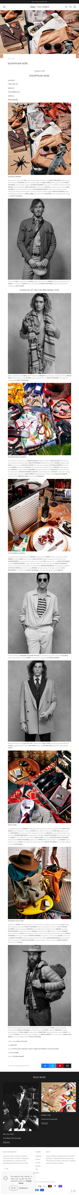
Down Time (46, 1115)
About (37, 1173)
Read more (6, 1142)
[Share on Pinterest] (60, 1066)
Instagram (38, 1156)
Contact (37, 1163)
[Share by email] (67, 1066)
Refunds (37, 1166)
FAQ (36, 1169)
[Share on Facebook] (45, 1066)
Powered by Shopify (49, 1182)
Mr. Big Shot (8, 1134)
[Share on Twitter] (52, 1066)
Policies (37, 1159)
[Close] (34, 1173)
